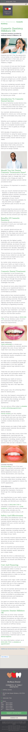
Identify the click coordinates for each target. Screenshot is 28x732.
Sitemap (14, 724)
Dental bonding (6, 466)
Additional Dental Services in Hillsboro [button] (13, 649)
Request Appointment (14, 713)
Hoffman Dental (14, 721)
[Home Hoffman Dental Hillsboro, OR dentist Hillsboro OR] (8, 11)
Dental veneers (6, 413)
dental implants (6, 636)
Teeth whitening (6, 344)
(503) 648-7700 (11, 1)
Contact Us (14, 717)
